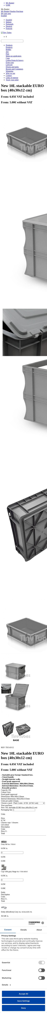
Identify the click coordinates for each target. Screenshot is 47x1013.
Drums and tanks (12, 67)
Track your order (12, 80)
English (4, 16)
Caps (8, 58)
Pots (7, 54)
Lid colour (5, 825)
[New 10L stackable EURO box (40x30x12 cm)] (4, 842)
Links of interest (12, 78)
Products (9, 45)
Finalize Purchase (16, 11)
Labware (9, 65)
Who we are (10, 73)
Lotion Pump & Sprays (14, 60)
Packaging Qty (6, 810)
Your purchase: (6, 805)
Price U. (4, 831)
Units (3, 829)
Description (5, 827)
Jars (7, 52)
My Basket (5, 11)
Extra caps (10, 62)
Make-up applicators (13, 56)
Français (9, 28)
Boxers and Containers (14, 69)
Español (9, 20)
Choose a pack (7, 803)
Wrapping (9, 71)
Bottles (8, 50)
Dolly (3, 892)
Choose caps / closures (9, 823)
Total (3, 833)
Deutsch (9, 26)
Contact (9, 75)
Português (9, 24)
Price (3, 818)
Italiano (8, 22)
